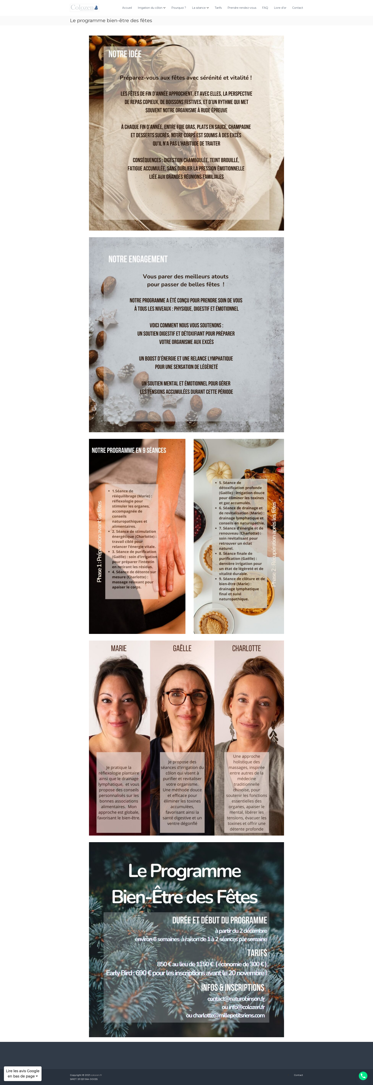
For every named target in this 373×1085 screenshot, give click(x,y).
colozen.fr (96, 1075)
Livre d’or (280, 8)
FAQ (265, 8)
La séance (199, 8)
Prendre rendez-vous (241, 8)
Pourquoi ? (178, 8)
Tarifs (218, 8)
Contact (297, 8)
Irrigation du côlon (150, 8)
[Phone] (363, 1076)
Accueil (127, 8)
